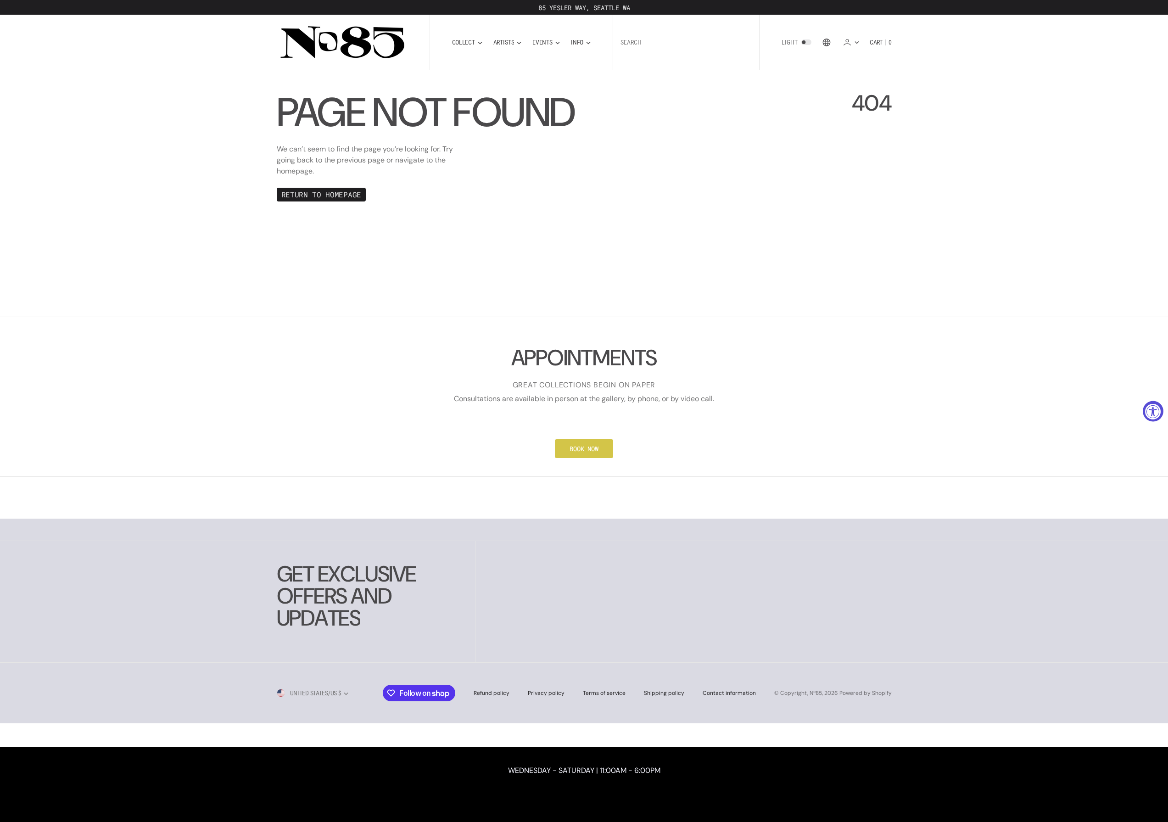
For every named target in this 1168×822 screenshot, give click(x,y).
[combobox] (686, 42)
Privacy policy (546, 693)
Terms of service (604, 693)
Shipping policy (664, 693)
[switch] (806, 42)
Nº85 (816, 693)
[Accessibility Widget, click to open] (1153, 411)
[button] (851, 42)
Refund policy (491, 693)
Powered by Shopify (865, 693)
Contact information (729, 693)
